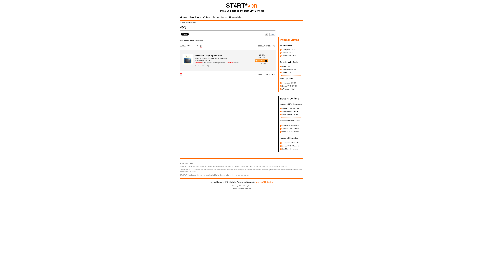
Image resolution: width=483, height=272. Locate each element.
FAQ (226, 182)
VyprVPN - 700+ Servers (290, 129)
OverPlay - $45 (287, 72)
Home (184, 17)
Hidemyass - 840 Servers (290, 126)
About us (213, 182)
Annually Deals (286, 79)
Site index (232, 182)
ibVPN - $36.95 (287, 66)
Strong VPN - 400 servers (290, 132)
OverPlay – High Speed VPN (208, 56)
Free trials (235, 17)
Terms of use (241, 182)
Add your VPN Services (264, 182)
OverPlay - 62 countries (290, 149)
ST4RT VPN (183, 22)
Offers (207, 17)
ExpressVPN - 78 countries (291, 146)
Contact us (220, 182)
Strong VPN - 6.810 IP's (290, 114)
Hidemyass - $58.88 (289, 83)
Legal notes (251, 182)
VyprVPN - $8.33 (287, 53)
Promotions (220, 17)
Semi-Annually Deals (289, 62)
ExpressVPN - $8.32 (289, 56)
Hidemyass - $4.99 (288, 50)
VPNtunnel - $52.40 (288, 89)
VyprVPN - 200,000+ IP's (290, 108)
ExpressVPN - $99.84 (289, 86)
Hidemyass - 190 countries (291, 143)
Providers (195, 17)
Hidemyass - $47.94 (289, 69)
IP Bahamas (192, 22)
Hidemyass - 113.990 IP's (290, 111)
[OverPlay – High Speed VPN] (261, 62)
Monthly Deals (286, 45)
